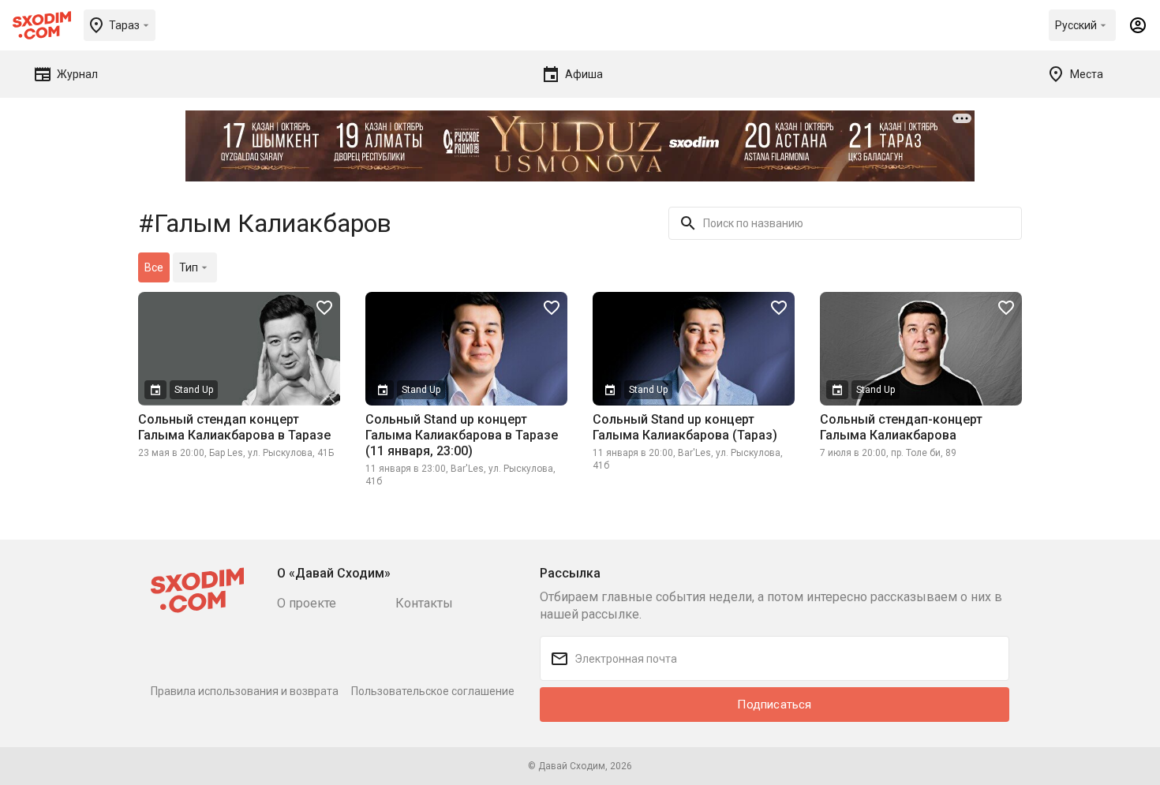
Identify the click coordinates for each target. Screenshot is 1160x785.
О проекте (306, 603)
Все (153, 267)
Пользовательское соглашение (433, 691)
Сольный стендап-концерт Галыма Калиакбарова (901, 427)
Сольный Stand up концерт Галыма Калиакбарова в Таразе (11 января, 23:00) (461, 435)
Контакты (424, 603)
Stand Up (193, 389)
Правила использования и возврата (245, 691)
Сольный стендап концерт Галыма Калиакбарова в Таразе (234, 427)
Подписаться (774, 704)
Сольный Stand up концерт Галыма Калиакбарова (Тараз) (685, 427)
